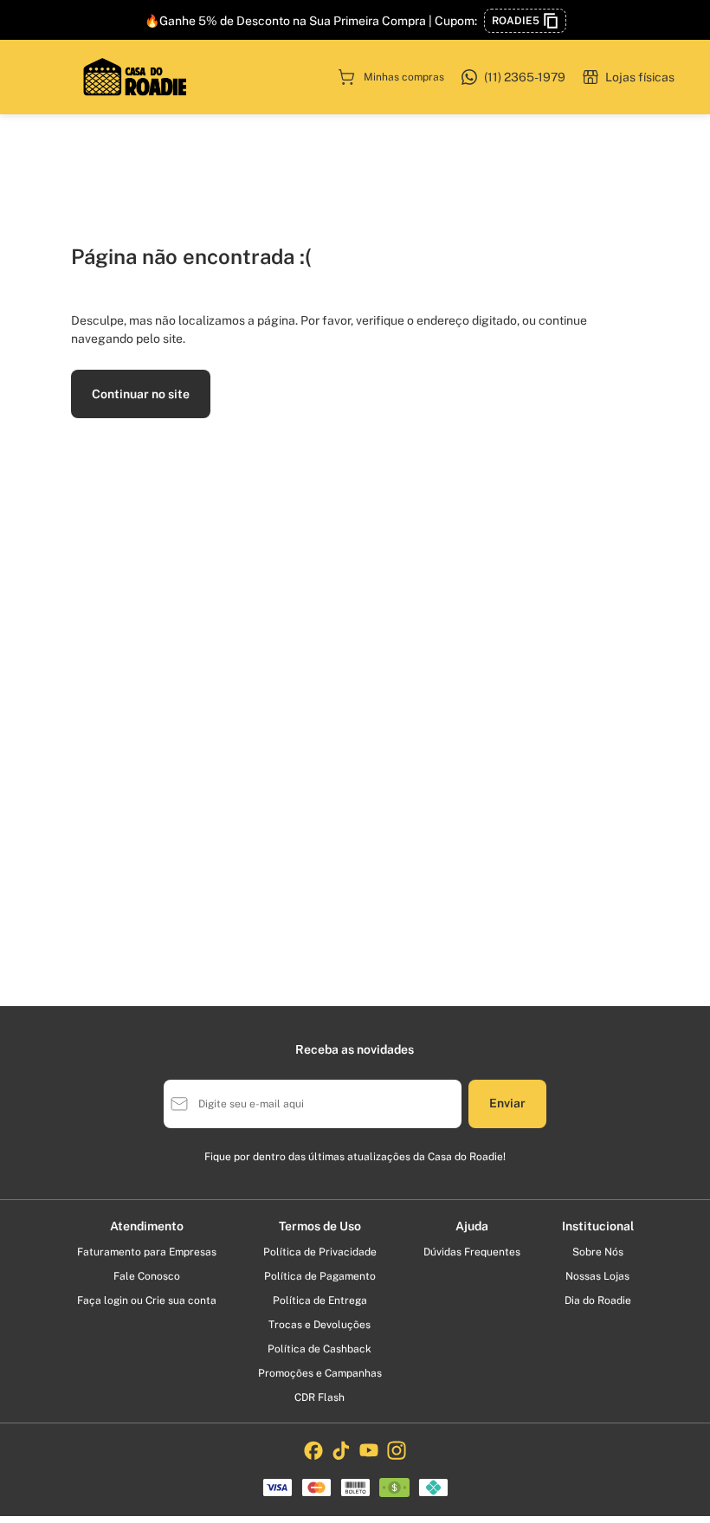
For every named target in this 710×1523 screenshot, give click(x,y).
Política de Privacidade (320, 1252)
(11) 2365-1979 (524, 77)
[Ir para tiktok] (341, 1450)
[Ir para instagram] (396, 1450)
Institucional (598, 1226)
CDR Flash (319, 1397)
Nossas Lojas (597, 1276)
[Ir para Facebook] (313, 1450)
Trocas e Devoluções (319, 1325)
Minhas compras (404, 77)
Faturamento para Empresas (146, 1252)
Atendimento (147, 1226)
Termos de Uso (320, 1226)
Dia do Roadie (598, 1300)
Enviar (507, 1103)
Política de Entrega (320, 1300)
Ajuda (471, 1226)
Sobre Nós (597, 1252)
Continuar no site (141, 394)
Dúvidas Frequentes (471, 1252)
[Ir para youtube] (368, 1450)
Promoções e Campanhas (320, 1373)
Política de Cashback (319, 1349)
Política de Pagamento (320, 1276)
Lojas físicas (639, 77)
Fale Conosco (146, 1276)
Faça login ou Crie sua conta (146, 1300)
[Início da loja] (135, 77)
